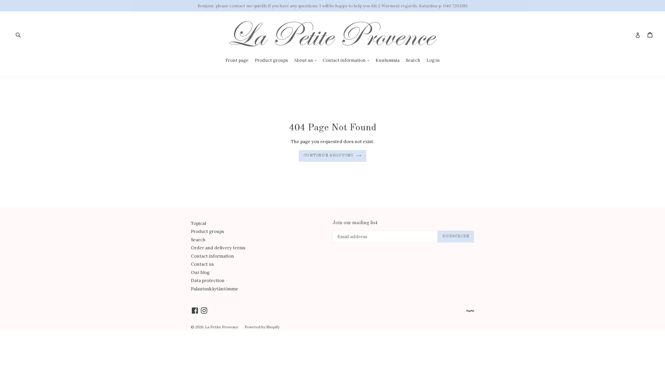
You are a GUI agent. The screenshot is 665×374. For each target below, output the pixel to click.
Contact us (202, 264)
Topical (198, 223)
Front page (237, 60)
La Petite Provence (221, 327)
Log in (433, 60)
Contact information (345, 60)
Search (413, 60)
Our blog (200, 272)
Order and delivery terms (218, 248)
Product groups (271, 60)
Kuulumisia (388, 60)
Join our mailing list (354, 223)
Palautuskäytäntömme (214, 289)
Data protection (207, 280)
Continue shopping (328, 156)
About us (304, 60)
